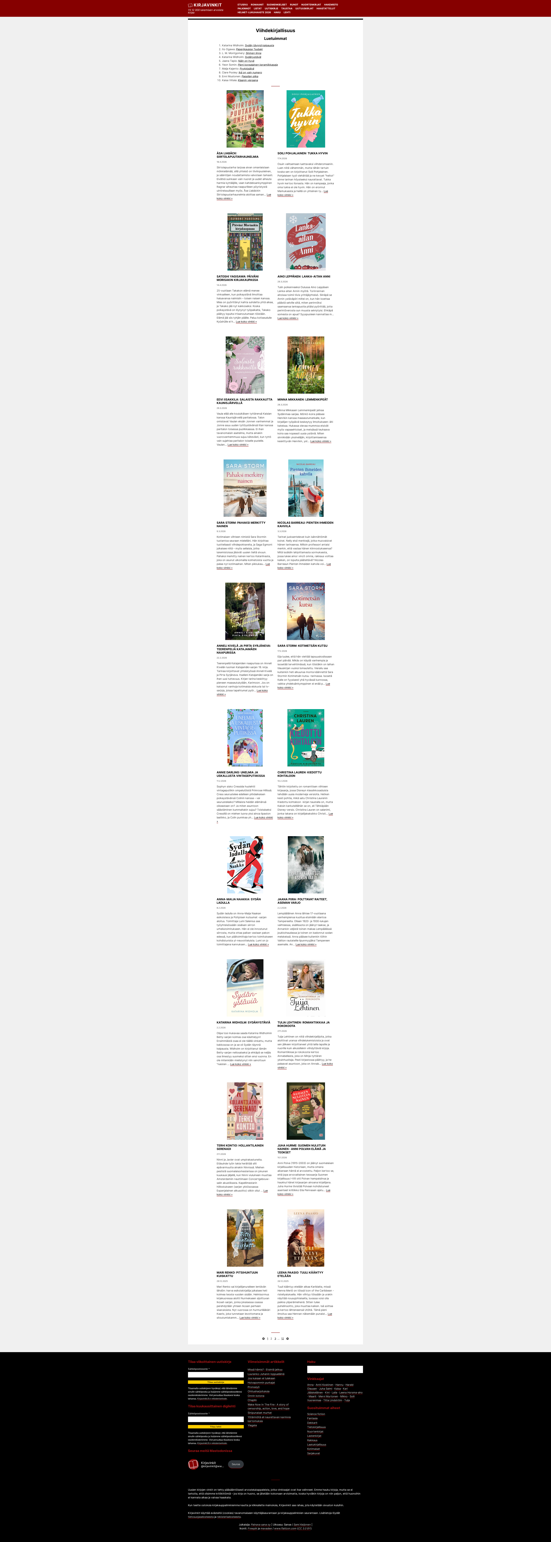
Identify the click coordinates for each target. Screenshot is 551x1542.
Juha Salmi (325, 1388)
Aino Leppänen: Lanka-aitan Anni (304, 276)
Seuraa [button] (236, 1464)
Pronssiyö (254, 1387)
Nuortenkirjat (311, 4)
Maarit (312, 1396)
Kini (327, 1392)
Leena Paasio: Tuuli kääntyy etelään (300, 1274)
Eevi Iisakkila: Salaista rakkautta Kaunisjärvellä (244, 401)
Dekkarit (312, 1422)
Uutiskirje (271, 8)
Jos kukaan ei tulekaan (261, 1378)
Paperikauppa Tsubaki (249, 49)
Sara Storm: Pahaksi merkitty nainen (241, 524)
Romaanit (257, 4)
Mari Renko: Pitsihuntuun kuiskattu (237, 1274)
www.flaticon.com (285, 1528)
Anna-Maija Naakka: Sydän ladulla (239, 901)
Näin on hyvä (246, 60)
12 (283, 1338)
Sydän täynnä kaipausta (259, 45)
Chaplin (252, 1400)
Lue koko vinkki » (246, 321)
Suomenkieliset (277, 4)
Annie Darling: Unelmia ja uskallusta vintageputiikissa (241, 774)
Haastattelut (326, 8)
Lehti (287, 12)
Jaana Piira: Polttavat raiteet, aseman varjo (302, 901)
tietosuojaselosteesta (201, 1516)
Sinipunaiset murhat (260, 1412)
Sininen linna (253, 53)
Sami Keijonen (302, 1524)
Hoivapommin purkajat (261, 1382)
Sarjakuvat (313, 1453)
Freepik (252, 1528)
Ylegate (252, 1425)
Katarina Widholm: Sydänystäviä (243, 1022)
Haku (277, 12)
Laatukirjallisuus (316, 1444)
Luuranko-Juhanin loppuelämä (266, 1374)
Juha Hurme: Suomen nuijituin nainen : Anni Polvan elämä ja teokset (302, 1149)
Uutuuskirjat (304, 8)
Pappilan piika (250, 76)
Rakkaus (312, 1440)
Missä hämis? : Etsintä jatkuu (265, 1369)
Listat (258, 8)
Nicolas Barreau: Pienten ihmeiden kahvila (305, 524)
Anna (310, 1384)
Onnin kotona (256, 1395)
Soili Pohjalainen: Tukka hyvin (303, 153)
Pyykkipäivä (247, 68)
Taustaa (286, 8)
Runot (294, 4)
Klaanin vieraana (248, 80)
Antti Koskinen (324, 1384)
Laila (334, 1392)
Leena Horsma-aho (351, 1392)
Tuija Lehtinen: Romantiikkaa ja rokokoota (304, 1024)
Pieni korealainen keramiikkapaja (258, 64)
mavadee (266, 1528)
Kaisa (337, 1388)
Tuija (347, 1400)
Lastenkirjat (314, 1435)
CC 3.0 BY (304, 1528)
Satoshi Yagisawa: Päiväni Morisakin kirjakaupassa (238, 278)
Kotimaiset (313, 1448)
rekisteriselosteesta (229, 1516)
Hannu (339, 1384)
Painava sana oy (261, 1524)
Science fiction (316, 1414)
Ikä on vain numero (250, 72)
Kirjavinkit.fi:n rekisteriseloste (212, 1398)
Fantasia (312, 1418)
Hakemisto (331, 4)
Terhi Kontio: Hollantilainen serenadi (240, 1147)
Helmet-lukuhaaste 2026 (254, 12)
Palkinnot (244, 8)
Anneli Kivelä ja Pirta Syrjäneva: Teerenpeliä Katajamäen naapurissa (244, 649)
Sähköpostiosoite (199, 1369)
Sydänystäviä (253, 57)
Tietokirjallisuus (316, 1427)
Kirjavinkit (208, 4)
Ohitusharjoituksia (258, 1391)
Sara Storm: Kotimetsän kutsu (302, 645)
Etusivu (243, 4)
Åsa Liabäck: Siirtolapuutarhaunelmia (238, 155)
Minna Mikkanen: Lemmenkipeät (303, 399)
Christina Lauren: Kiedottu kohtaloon (300, 774)
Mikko (344, 1396)
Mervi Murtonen (328, 1396)
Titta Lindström (332, 1400)
